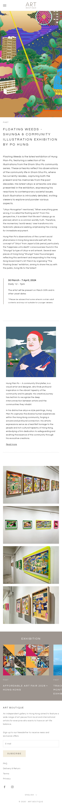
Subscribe (14, 754)
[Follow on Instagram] (12, 786)
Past (6, 122)
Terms (6, 774)
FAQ (5, 763)
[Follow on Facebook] (4, 786)
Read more (11, 444)
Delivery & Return (11, 768)
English (29, 795)
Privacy (7, 779)
